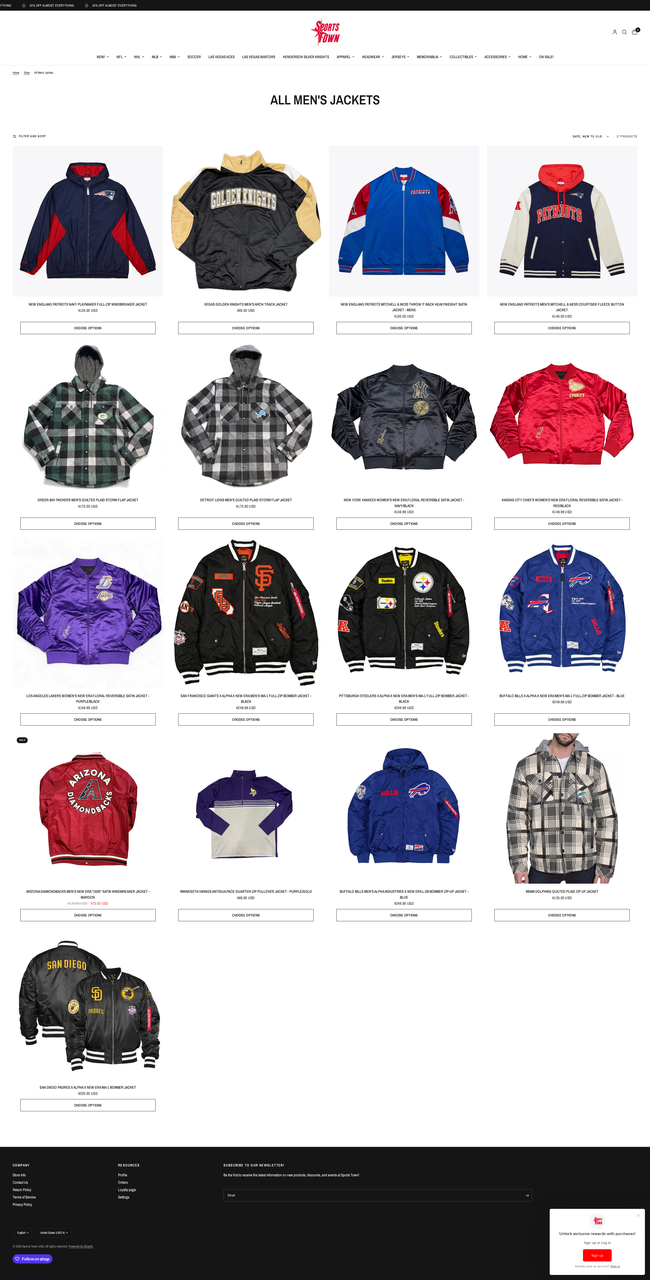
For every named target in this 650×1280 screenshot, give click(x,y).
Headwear (371, 56)
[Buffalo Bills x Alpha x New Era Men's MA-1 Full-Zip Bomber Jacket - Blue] (562, 612)
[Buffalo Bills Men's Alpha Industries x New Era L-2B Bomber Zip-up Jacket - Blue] (404, 808)
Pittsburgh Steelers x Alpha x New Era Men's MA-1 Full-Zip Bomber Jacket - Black (404, 698)
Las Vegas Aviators (258, 56)
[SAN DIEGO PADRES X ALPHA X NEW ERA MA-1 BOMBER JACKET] (88, 1004)
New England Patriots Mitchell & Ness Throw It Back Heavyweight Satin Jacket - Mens (404, 307)
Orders (123, 1182)
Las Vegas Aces (221, 56)
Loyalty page (127, 1189)
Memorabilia (427, 56)
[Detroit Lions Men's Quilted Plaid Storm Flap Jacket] (246, 417)
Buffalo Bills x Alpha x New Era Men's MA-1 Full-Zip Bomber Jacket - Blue (562, 695)
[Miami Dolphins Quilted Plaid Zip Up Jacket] (562, 808)
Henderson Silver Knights (306, 56)
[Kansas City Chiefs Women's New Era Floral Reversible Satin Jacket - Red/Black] (562, 417)
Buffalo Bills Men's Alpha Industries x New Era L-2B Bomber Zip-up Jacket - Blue (404, 894)
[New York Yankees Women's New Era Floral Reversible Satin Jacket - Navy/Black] (404, 417)
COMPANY (21, 1165)
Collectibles (461, 56)
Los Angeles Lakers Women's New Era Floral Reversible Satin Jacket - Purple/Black (87, 698)
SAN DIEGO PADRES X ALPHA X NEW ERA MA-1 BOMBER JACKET (88, 1087)
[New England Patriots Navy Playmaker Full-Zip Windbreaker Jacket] (88, 221)
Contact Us (20, 1182)
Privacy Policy (22, 1204)
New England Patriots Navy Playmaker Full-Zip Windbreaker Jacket (88, 304)
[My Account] (615, 32)
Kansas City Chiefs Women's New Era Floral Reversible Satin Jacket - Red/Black (562, 502)
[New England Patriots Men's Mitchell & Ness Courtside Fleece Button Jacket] (562, 221)
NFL (120, 56)
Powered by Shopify (81, 1246)
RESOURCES (129, 1165)
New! (101, 56)
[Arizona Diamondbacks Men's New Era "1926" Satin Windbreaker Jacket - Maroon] (88, 808)
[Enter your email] (527, 1195)
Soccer (194, 56)
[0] (633, 32)
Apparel (344, 56)
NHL (137, 56)
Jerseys (398, 56)
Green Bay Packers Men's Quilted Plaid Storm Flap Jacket (88, 500)
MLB (155, 56)
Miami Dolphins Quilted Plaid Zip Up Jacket (562, 891)
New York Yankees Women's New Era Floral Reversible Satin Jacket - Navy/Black (404, 502)
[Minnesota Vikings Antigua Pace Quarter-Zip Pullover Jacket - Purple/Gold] (246, 808)
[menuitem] (103, 57)
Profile (122, 1175)
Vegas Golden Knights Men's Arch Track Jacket (246, 304)
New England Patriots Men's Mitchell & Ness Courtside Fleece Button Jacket (562, 307)
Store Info (19, 1175)
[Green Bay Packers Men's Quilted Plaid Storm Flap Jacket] (88, 417)
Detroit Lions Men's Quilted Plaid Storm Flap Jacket (246, 500)
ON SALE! (546, 56)
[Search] (624, 32)
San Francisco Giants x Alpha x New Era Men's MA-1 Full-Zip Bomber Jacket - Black (246, 698)
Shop (26, 73)
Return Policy (22, 1189)
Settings (123, 1197)
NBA (173, 56)
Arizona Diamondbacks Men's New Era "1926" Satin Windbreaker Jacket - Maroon (88, 894)
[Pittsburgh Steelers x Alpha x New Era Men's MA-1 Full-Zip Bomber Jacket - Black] (404, 612)
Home (523, 56)
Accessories (495, 56)
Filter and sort (32, 136)
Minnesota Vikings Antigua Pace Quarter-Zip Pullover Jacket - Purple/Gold (246, 891)
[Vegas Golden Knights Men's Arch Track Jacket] (246, 221)
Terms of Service (24, 1197)
